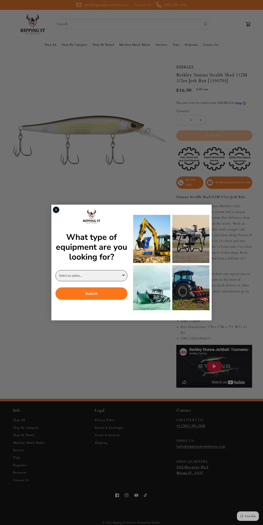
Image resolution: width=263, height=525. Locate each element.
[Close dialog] (56, 210)
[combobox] (90, 275)
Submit (91, 293)
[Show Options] (123, 275)
